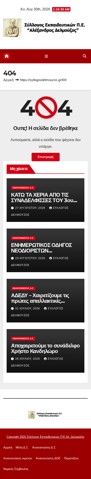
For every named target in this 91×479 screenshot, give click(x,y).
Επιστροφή (45, 157)
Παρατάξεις (71, 458)
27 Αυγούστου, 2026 (30, 207)
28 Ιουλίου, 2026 (28, 358)
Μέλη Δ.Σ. (22, 447)
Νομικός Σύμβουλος (15, 469)
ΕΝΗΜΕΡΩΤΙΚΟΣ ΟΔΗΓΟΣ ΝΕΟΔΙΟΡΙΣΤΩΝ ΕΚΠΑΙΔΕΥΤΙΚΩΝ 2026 (41, 250)
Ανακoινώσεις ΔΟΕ (48, 458)
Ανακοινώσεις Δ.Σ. (23, 187)
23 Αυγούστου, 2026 (30, 258)
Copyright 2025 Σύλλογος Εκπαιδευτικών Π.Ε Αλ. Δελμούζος (45, 436)
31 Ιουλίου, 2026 (28, 308)
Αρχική (8, 80)
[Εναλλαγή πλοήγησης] (46, 56)
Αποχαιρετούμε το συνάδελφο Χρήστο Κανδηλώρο (45, 348)
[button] (84, 56)
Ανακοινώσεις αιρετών (17, 458)
